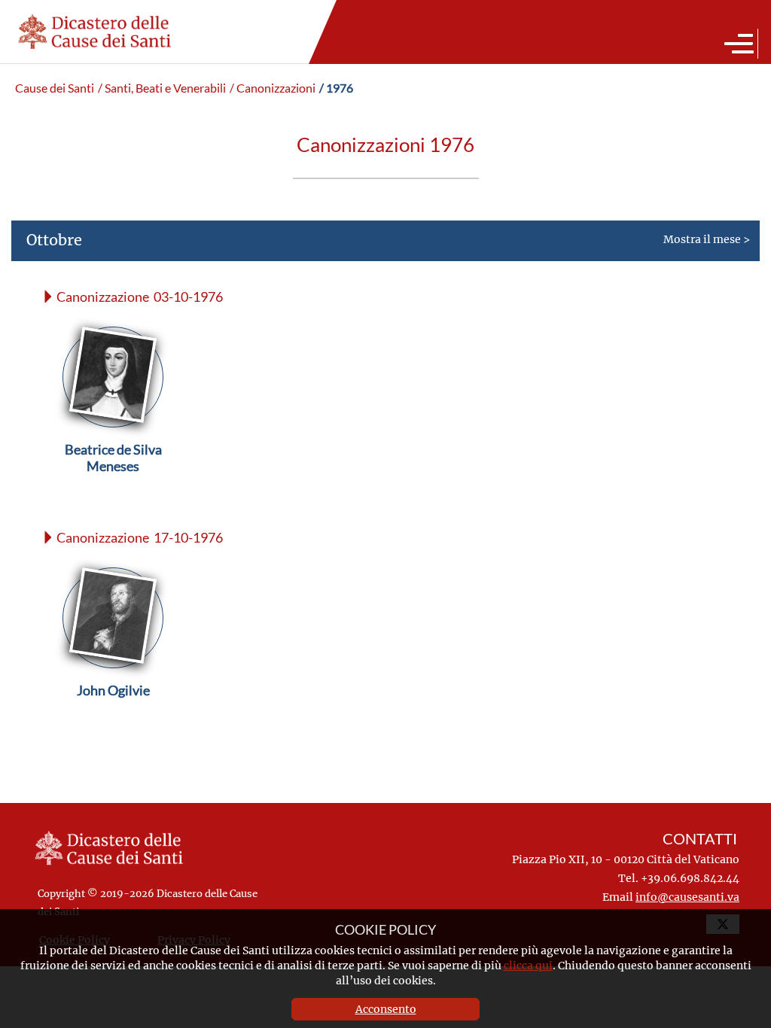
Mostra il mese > (388, 239)
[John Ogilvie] (113, 726)
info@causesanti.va (687, 897)
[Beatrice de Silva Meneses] (113, 485)
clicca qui (528, 965)
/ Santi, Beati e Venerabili (162, 88)
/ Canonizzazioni (272, 88)
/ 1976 (336, 88)
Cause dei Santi (54, 88)
